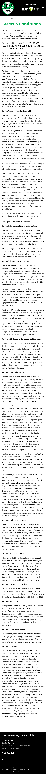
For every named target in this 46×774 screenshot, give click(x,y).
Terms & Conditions (13, 19)
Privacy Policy (14, 769)
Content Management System (10, 772)
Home (4, 19)
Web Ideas (23, 772)
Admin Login (5, 769)
